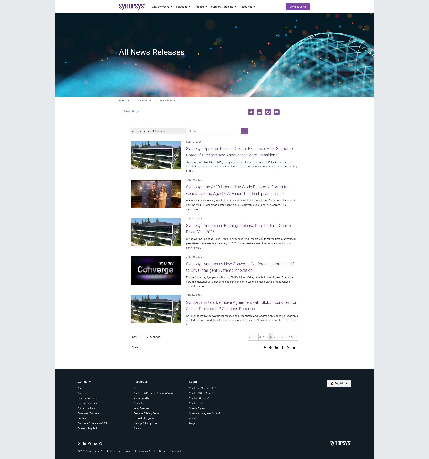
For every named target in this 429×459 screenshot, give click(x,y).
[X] (79, 443)
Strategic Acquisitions (89, 428)
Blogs (135, 111)
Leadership (83, 418)
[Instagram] (100, 443)
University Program (144, 418)
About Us (143, 100)
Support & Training (222, 6)
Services (138, 388)
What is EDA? (196, 403)
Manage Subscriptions (145, 423)
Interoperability (141, 398)
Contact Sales (298, 6)
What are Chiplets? (199, 398)
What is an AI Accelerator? (202, 388)
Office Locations (86, 408)
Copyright (176, 451)
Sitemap (138, 428)
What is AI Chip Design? (201, 393)
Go (244, 131)
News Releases (141, 408)
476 (291, 336)
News (127, 111)
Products (199, 6)
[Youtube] (95, 443)
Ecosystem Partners (88, 413)
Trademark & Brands (145, 451)
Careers (82, 393)
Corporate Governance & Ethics (94, 423)
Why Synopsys (160, 6)
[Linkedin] (84, 443)
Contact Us (139, 403)
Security (163, 451)
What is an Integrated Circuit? (204, 413)
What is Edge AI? (197, 408)
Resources (246, 6)
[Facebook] (89, 443)
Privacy (128, 451)
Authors (193, 418)
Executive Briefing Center (146, 413)
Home (122, 100)
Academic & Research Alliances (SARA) (154, 393)
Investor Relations (87, 403)
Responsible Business (89, 398)
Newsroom (166, 100)
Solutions (181, 6)
